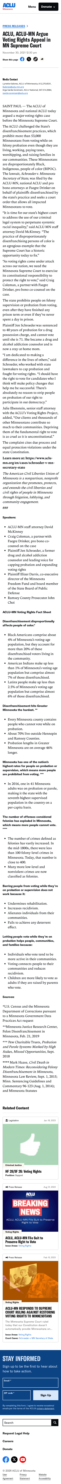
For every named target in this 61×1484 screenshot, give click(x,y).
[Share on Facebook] (22, 60)
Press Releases (14, 25)
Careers (8, 1441)
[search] (55, 1422)
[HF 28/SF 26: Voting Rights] (30, 1148)
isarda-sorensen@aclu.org (15, 93)
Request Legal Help (16, 1433)
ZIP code (9, 1393)
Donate (8, 1449)
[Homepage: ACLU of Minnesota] (14, 6)
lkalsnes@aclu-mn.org (13, 86)
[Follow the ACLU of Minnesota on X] (14, 1460)
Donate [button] (46, 7)
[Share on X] (29, 60)
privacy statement (45, 1408)
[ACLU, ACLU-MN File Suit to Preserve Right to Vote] (30, 1216)
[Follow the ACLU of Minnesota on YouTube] (23, 1460)
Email (7, 1380)
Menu (32, 6)
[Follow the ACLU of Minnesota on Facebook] (6, 1460)
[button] (35, 59)
